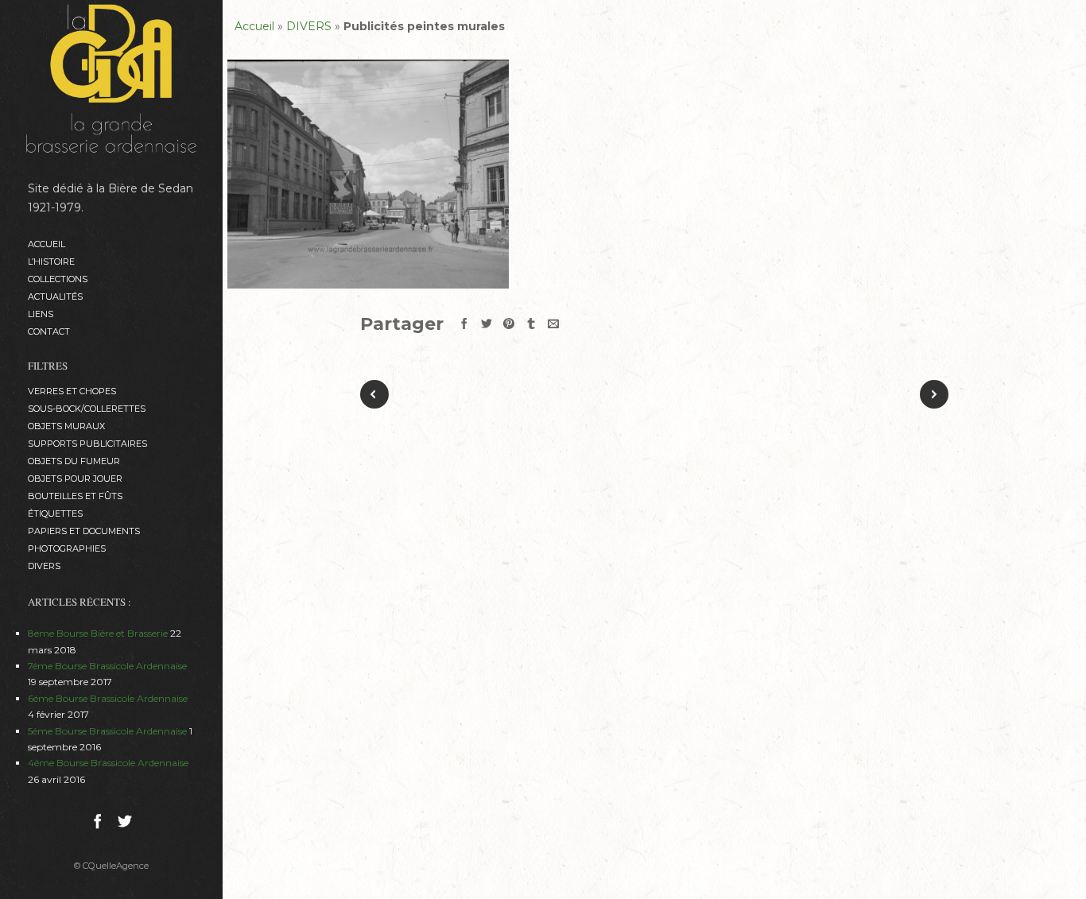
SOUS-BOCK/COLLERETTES (86, 408)
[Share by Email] (553, 323)
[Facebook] (97, 823)
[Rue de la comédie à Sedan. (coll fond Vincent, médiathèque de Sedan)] (368, 174)
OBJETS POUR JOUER (75, 478)
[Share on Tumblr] (531, 323)
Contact (49, 331)
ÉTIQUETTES (55, 513)
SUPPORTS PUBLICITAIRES (87, 443)
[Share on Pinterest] (508, 323)
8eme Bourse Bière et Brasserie (98, 633)
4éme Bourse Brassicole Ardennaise (108, 763)
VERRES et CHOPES (72, 391)
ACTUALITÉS (55, 296)
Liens (40, 314)
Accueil (46, 244)
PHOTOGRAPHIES (67, 548)
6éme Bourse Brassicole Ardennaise (108, 698)
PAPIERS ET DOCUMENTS (84, 531)
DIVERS (44, 566)
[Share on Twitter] (486, 323)
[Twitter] (124, 823)
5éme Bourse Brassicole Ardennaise (107, 731)
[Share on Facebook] (464, 323)
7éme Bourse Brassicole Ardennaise (107, 666)
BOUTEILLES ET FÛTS (75, 496)
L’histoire (51, 261)
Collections (57, 279)
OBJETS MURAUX (66, 426)
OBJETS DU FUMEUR (74, 461)
